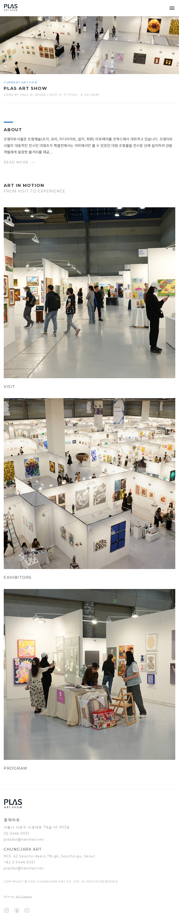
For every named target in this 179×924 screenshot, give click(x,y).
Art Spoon (24, 896)
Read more (16, 162)
